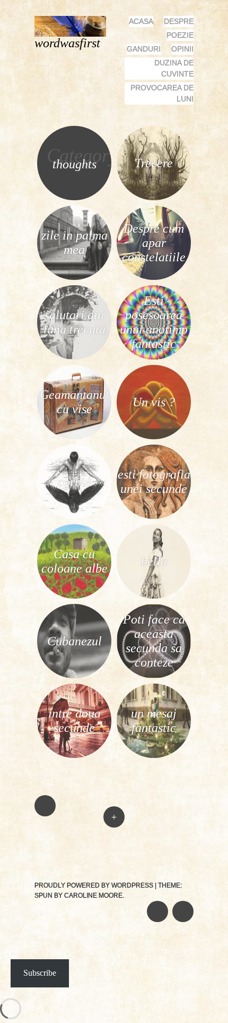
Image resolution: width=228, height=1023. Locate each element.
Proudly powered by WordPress (93, 885)
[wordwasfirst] (74, 25)
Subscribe (39, 972)
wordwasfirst (67, 43)
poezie (180, 35)
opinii (182, 49)
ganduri (144, 49)
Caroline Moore (93, 895)
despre (179, 21)
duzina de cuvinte (174, 68)
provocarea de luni (162, 93)
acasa (141, 21)
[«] (74, 774)
